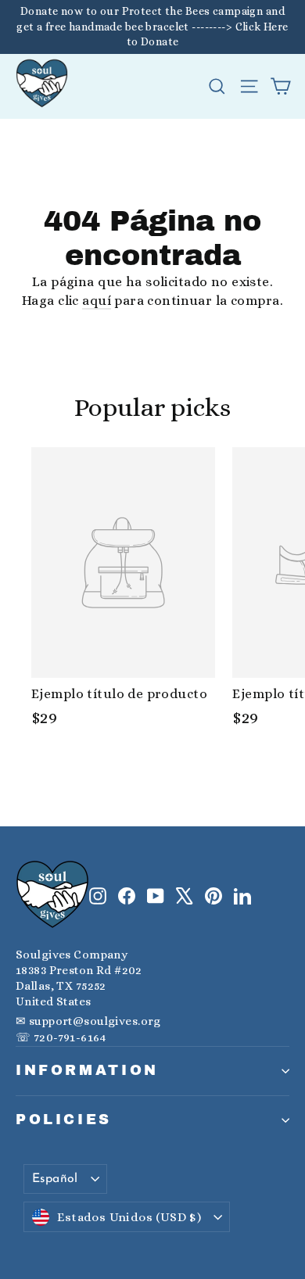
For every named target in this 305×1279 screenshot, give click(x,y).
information (87, 1070)
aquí (96, 300)
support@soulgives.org (95, 1021)
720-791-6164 (70, 1037)
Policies (64, 1119)
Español (55, 1179)
